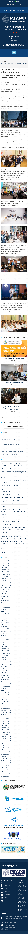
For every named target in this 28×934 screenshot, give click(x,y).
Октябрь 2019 (6, 741)
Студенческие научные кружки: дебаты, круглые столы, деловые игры (12, 543)
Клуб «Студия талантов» (9, 486)
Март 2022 (5, 677)
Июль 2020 (5, 721)
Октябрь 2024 (6, 609)
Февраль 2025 (6, 600)
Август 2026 (5, 561)
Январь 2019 (5, 754)
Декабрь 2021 (6, 684)
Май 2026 (4, 567)
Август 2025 (5, 587)
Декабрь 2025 (6, 578)
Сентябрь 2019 (6, 743)
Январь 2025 (5, 603)
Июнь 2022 (5, 671)
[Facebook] (8, 4)
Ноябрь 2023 (6, 633)
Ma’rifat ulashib (6, 468)
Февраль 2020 (6, 732)
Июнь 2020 (5, 723)
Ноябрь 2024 (6, 607)
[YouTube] (15, 4)
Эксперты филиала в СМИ (10, 552)
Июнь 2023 (5, 644)
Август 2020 (5, 719)
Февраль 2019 (6, 752)
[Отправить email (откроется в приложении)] (18, 4)
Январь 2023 (5, 655)
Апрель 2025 (5, 596)
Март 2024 (5, 625)
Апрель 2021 (5, 701)
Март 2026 (5, 572)
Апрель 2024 (5, 622)
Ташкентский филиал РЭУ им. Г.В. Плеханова (10, 866)
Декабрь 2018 (6, 756)
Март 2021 (5, 704)
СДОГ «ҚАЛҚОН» (7, 533)
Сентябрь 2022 (6, 664)
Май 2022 (4, 673)
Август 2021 (5, 693)
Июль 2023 (5, 642)
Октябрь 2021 (6, 688)
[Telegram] (20, 4)
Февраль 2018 (6, 774)
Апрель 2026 (5, 570)
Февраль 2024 (6, 627)
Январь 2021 (5, 708)
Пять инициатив (7, 524)
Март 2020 (5, 730)
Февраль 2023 (6, 653)
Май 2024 (4, 620)
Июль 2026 (5, 563)
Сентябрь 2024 (6, 611)
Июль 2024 (5, 616)
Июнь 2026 (5, 565)
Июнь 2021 (5, 697)
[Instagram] (13, 4)
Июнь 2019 (5, 747)
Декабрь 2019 (6, 736)
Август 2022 (5, 666)
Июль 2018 (5, 765)
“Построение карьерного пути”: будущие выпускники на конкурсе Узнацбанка (14, 408)
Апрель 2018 (5, 769)
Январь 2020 (5, 734)
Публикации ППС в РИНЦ (10, 521)
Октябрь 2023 (6, 636)
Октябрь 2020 (6, 715)
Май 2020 (4, 726)
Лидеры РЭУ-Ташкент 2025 (11, 84)
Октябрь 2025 (6, 583)
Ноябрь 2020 (6, 712)
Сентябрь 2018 (6, 763)
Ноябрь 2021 (6, 686)
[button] (14, 52)
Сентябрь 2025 (6, 585)
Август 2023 (5, 640)
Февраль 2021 (6, 706)
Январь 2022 (5, 682)
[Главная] (1, 63)
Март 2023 (5, 651)
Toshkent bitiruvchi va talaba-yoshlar (13, 472)
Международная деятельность (12, 497)
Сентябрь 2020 (6, 717)
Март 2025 (5, 598)
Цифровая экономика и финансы (10, 444)
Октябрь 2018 (6, 761)
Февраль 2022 (6, 679)
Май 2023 (4, 647)
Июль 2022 (5, 668)
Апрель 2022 (5, 675)
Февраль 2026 (6, 574)
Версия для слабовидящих (15, 426)
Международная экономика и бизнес (12, 454)
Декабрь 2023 (6, 631)
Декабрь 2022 (6, 657)
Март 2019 (5, 750)
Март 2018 (5, 772)
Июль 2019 (5, 745)
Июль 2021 (5, 695)
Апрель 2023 (5, 649)
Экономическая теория (8, 436)
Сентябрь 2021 (6, 690)
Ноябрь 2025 (6, 581)
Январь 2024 (5, 629)
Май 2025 (4, 594)
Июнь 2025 (5, 592)
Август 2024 (5, 614)
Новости (23, 84)
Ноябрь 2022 (6, 660)
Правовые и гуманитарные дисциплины (12, 451)
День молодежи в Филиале (14, 382)
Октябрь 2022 (6, 662)
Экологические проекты (9, 549)
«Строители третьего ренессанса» (14, 359)
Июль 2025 (5, 589)
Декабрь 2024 (6, 605)
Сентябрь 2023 (6, 638)
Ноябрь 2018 (6, 758)
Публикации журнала (9, 518)
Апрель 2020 (5, 728)
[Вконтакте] (10, 4)
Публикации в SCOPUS (9, 515)
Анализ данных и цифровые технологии (12, 448)
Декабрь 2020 (6, 710)
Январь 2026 (5, 576)
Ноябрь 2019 (6, 739)
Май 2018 (4, 767)
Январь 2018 (5, 776)
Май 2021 (4, 699)
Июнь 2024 (5, 618)
